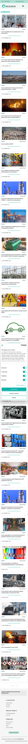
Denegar (14, 397)
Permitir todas (14, 389)
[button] (23, 6)
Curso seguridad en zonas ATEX (9, 647)
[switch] (25, 372)
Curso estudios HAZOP (7, 144)
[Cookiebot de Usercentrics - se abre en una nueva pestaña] (21, 345)
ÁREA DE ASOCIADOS (20, 1)
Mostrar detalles (20, 385)
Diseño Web (18, 739)
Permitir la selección (14, 393)
